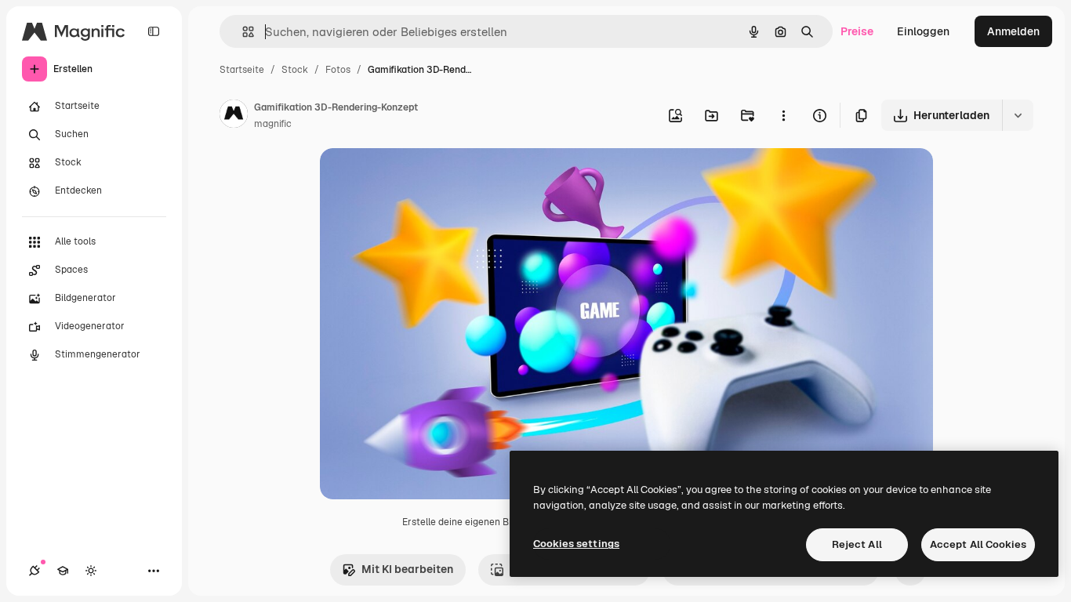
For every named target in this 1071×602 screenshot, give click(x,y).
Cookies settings (576, 543)
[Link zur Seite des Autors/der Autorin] (234, 116)
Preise (856, 31)
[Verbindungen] (34, 570)
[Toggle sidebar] (153, 31)
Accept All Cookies (978, 544)
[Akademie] (62, 570)
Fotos (337, 69)
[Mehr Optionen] (783, 115)
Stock (294, 69)
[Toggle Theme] (90, 570)
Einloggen (923, 31)
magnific (273, 124)
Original (420, 178)
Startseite (242, 69)
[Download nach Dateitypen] (1017, 115)
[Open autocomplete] (241, 32)
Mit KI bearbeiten (407, 569)
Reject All (857, 544)
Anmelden (1013, 31)
